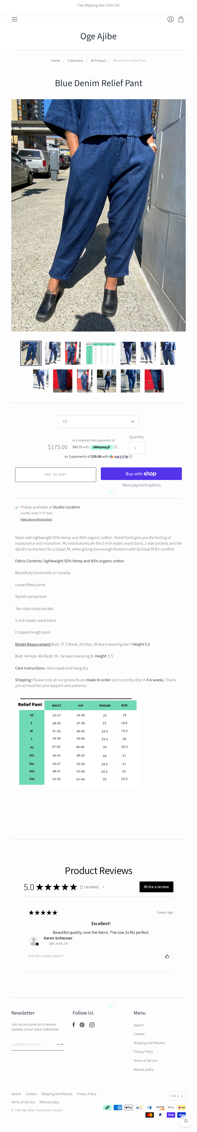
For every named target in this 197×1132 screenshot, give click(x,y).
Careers (139, 1034)
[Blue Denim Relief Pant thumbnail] (31, 353)
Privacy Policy (143, 1051)
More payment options (141, 485)
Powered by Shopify (49, 1110)
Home (55, 60)
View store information (36, 520)
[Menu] (14, 19)
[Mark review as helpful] (167, 956)
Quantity (136, 437)
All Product (98, 60)
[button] (98, 456)
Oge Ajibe (98, 36)
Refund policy (143, 1069)
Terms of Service (145, 1060)
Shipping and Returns (149, 1043)
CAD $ (174, 1096)
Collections (75, 60)
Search (138, 1025)
